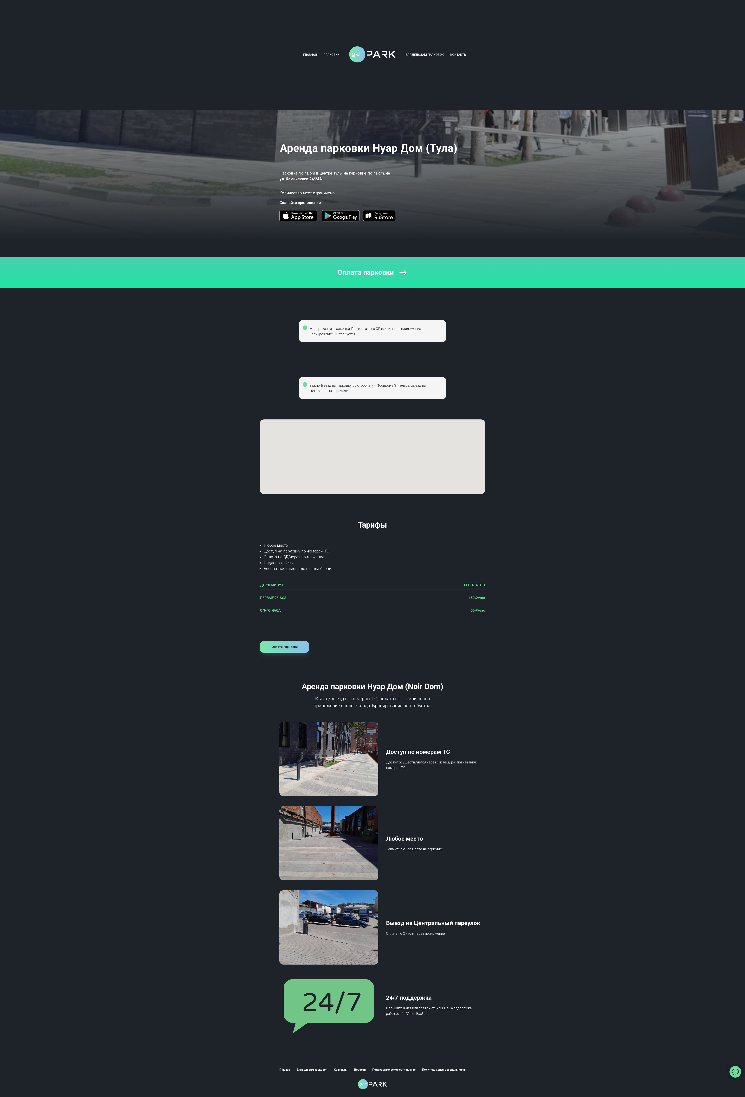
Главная (310, 55)
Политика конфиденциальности (444, 1069)
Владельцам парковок (424, 55)
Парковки (331, 55)
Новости (360, 1069)
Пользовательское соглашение (394, 1069)
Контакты (458, 55)
